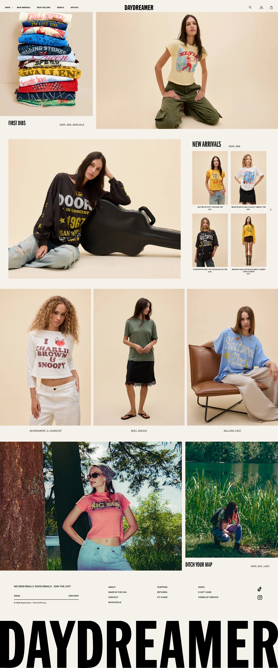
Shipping (162, 587)
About (112, 587)
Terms (35, 603)
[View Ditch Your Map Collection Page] (91, 506)
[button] (7, 7)
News (201, 587)
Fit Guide (162, 597)
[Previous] (270, 209)
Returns (162, 592)
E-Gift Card (204, 592)
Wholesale (114, 602)
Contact (113, 597)
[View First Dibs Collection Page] (187, 64)
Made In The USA (117, 592)
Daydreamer (26, 603)
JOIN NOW (73, 595)
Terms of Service (208, 597)
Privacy (43, 603)
